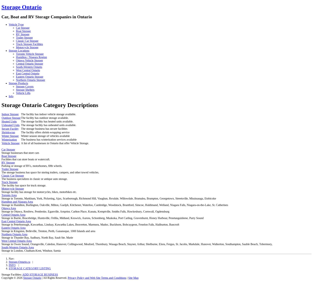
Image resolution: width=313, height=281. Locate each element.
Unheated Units (11, 125)
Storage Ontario (21, 7)
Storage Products (18, 83)
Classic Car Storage (27, 40)
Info (11, 96)
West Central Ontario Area (16, 240)
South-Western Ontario (29, 66)
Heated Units (9, 121)
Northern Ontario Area (14, 234)
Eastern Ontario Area (13, 227)
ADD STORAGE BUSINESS (40, 274)
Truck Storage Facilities (29, 44)
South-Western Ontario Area (17, 247)
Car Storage (23, 27)
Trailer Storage (24, 37)
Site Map (133, 277)
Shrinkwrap (8, 132)
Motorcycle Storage (27, 47)
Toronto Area (9, 195)
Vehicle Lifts (23, 93)
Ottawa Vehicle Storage (29, 60)
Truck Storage (9, 182)
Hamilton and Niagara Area (17, 201)
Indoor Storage (10, 114)
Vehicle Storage (11, 143)
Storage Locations (19, 50)
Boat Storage (23, 31)
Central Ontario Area (13, 214)
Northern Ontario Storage (30, 80)
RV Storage (22, 34)
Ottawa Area (8, 208)
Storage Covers (25, 86)
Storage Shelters (25, 89)
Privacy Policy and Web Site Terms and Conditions (97, 277)
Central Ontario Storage (29, 63)
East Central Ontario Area (16, 221)
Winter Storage (10, 136)
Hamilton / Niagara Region (31, 57)
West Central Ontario (28, 70)
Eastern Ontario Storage (29, 76)
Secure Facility (10, 128)
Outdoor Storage (11, 117)
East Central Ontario (27, 73)
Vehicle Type (16, 24)
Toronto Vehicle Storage (30, 53)
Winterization (9, 139)
